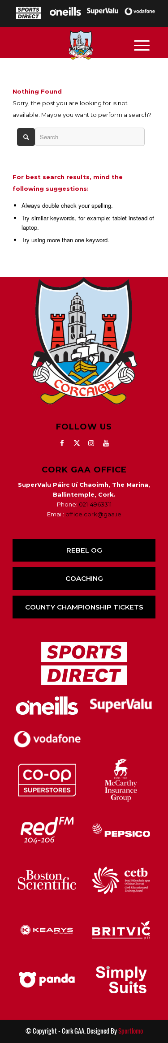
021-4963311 (95, 504)
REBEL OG (84, 550)
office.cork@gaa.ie (93, 514)
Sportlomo (130, 1030)
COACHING (84, 578)
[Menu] (141, 45)
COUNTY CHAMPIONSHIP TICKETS (84, 607)
